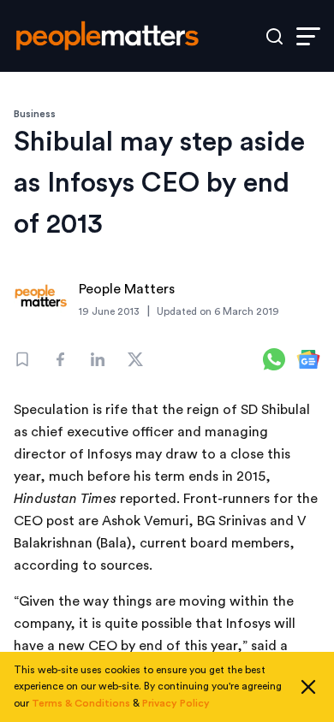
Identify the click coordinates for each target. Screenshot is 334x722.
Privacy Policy (176, 703)
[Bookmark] (22, 359)
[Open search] (274, 36)
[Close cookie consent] (308, 687)
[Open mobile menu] (308, 36)
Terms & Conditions (81, 703)
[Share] (60, 359)
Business (35, 114)
